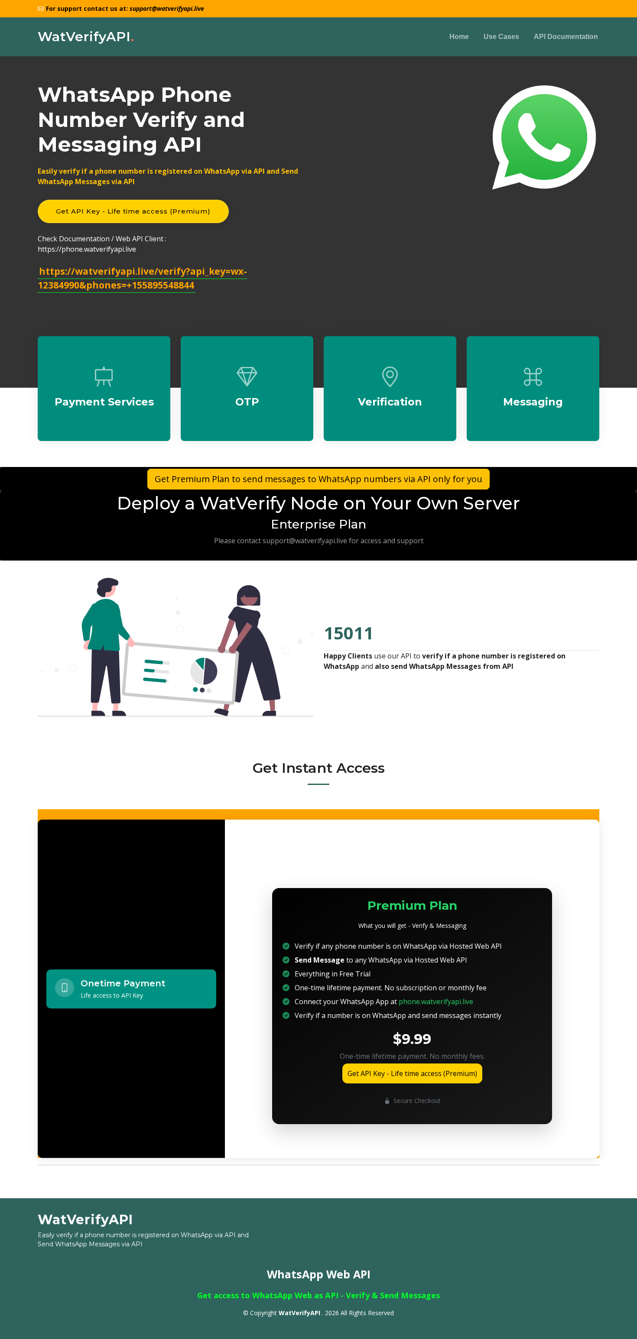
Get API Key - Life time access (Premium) (133, 211)
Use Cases (501, 36)
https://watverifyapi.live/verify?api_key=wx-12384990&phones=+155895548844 (142, 278)
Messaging (533, 402)
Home (459, 36)
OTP (247, 402)
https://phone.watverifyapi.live (87, 249)
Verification (390, 402)
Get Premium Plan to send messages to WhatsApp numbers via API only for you (318, 479)
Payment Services (104, 402)
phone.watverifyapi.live (436, 1001)
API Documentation (566, 36)
